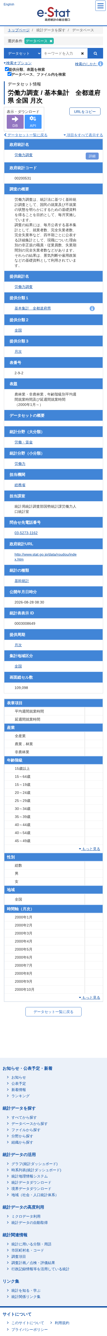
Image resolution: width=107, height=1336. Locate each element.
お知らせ (18, 1077)
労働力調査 (24, 155)
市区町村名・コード (27, 1250)
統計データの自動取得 (29, 1222)
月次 (18, 351)
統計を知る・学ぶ (26, 1290)
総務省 (20, 485)
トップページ (19, 30)
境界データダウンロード (31, 1188)
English (9, 4)
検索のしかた (86, 64)
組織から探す (22, 1142)
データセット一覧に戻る (27, 135)
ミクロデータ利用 (26, 1216)
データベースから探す (29, 1123)
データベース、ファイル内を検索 (38, 74)
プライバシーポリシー (29, 1329)
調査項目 (18, 1256)
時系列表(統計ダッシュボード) (36, 1170)
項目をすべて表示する (84, 135)
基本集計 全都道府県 (33, 308)
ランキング (20, 1096)
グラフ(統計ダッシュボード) (34, 1164)
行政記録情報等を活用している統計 (40, 1269)
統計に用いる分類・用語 (31, 1244)
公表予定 (18, 1083)
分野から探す (22, 1136)
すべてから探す (24, 1117)
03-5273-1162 (26, 533)
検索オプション (18, 63)
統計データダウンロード (31, 1182)
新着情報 (18, 1089)
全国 (18, 330)
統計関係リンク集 (26, 1296)
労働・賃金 (24, 442)
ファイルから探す (26, 1130)
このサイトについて (27, 1323)
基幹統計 (22, 581)
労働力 (20, 464)
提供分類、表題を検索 (27, 69)
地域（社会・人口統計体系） (35, 1195)
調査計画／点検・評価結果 (33, 1263)
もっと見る (90, 849)
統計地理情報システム (29, 1176)
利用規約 (62, 1323)
